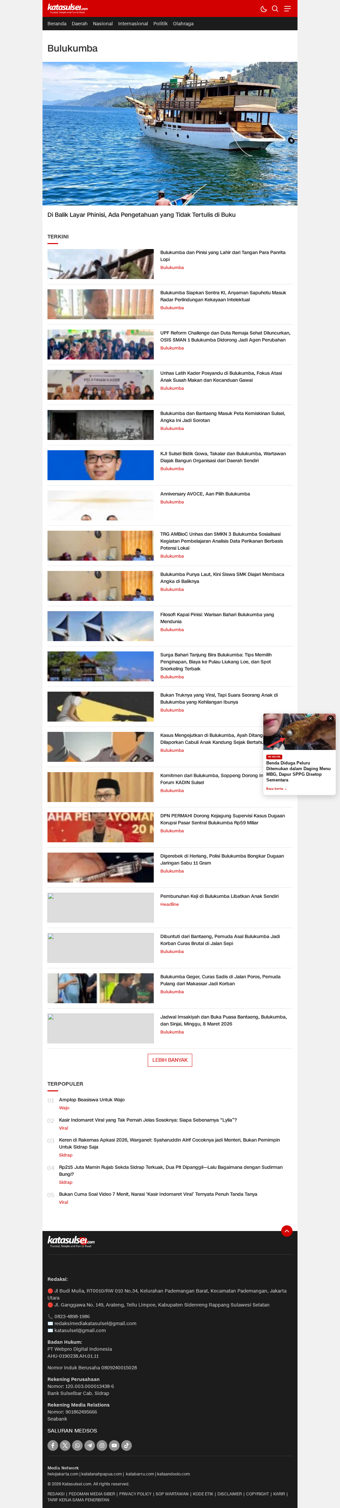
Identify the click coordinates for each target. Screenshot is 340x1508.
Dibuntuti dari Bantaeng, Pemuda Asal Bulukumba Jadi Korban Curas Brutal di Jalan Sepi (220, 940)
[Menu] (287, 8)
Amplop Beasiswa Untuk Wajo (92, 1100)
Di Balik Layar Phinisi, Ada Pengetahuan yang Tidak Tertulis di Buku (141, 214)
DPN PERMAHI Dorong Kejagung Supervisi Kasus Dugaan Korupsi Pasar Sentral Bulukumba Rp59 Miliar (222, 819)
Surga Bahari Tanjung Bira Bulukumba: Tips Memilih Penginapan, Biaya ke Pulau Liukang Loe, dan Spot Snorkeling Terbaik (216, 662)
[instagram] (102, 1445)
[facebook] (52, 1445)
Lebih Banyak (170, 1060)
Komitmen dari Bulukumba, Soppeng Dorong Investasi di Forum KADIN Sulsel (222, 779)
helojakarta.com (62, 1474)
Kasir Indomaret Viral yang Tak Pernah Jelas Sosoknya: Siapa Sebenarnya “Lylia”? (148, 1120)
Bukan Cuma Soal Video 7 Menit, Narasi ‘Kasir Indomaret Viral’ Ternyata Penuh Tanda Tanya (158, 1194)
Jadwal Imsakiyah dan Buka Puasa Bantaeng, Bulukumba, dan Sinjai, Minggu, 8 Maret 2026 (223, 1020)
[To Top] (287, 1231)
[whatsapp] (77, 1445)
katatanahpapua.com (101, 1474)
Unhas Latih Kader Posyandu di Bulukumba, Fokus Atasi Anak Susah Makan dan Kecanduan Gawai (221, 376)
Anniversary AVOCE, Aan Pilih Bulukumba (205, 494)
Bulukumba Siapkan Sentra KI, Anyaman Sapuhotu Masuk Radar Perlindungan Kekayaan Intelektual (223, 296)
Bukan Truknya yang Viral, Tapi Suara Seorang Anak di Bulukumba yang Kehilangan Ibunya (219, 698)
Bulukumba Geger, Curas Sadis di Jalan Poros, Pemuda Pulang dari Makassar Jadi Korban (220, 980)
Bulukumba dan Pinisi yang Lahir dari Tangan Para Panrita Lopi (223, 256)
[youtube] (114, 1445)
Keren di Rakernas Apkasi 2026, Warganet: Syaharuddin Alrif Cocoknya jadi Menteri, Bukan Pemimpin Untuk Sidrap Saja (169, 1143)
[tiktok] (126, 1445)
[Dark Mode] (263, 8)
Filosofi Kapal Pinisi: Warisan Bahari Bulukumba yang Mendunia (217, 618)
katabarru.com (140, 1474)
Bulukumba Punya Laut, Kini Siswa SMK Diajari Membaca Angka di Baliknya (222, 578)
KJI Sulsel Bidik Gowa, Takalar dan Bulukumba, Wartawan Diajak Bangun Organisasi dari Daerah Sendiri (223, 457)
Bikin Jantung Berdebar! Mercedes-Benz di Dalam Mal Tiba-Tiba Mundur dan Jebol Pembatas (296, 771)
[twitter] (65, 1445)
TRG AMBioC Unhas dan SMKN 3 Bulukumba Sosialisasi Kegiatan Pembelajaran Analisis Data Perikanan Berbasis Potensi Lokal (221, 541)
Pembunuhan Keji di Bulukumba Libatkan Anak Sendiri (219, 896)
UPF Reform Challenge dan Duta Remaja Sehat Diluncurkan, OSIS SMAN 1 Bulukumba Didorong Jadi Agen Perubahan (225, 336)
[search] (275, 8)
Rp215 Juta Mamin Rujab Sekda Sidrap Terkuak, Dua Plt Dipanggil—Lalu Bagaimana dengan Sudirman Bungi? (171, 1170)
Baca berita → (276, 788)
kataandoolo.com (173, 1474)
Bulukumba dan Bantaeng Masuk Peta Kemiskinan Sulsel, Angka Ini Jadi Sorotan (222, 417)
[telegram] (89, 1445)
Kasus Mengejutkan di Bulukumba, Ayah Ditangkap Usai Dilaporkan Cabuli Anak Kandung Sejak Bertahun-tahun (221, 739)
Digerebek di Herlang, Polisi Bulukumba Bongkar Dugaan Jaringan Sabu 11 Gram (222, 859)
